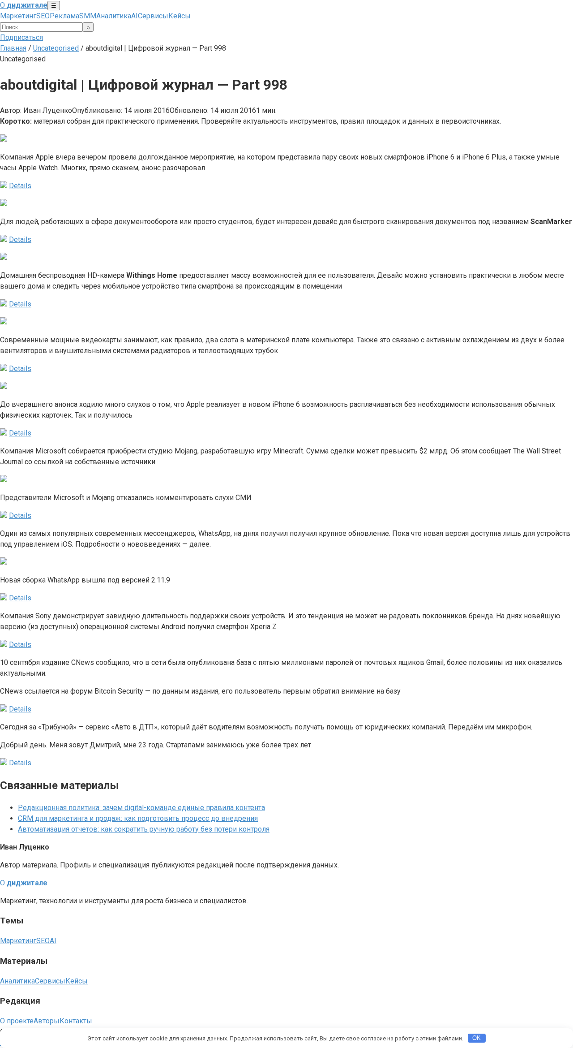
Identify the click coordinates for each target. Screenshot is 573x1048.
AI (134, 16)
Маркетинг (18, 16)
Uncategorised (56, 48)
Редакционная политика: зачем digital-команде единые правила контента (141, 807)
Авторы (47, 1021)
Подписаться (21, 37)
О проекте (17, 1021)
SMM (87, 16)
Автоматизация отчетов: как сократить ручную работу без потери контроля (143, 829)
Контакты (76, 1021)
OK (476, 1038)
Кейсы (179, 16)
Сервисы (153, 16)
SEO (43, 16)
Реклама (64, 16)
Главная (13, 48)
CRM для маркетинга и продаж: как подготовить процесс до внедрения (138, 818)
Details (20, 185)
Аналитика (113, 16)
